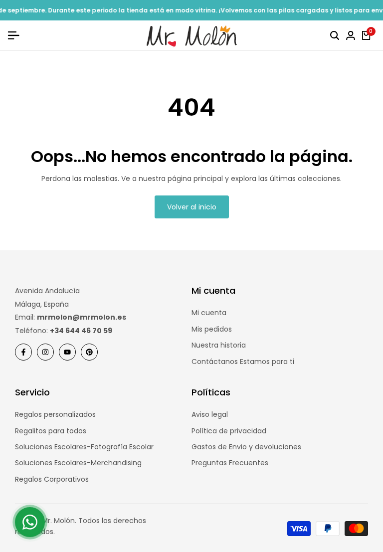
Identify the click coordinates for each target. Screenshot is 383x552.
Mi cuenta (209, 313)
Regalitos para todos (50, 431)
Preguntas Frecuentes (230, 463)
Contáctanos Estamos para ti (243, 362)
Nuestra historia (219, 345)
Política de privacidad (229, 431)
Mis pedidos (212, 329)
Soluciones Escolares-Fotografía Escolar (84, 447)
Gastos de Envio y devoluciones (246, 447)
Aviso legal (210, 414)
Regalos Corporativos (52, 479)
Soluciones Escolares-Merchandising (78, 463)
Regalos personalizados (55, 414)
